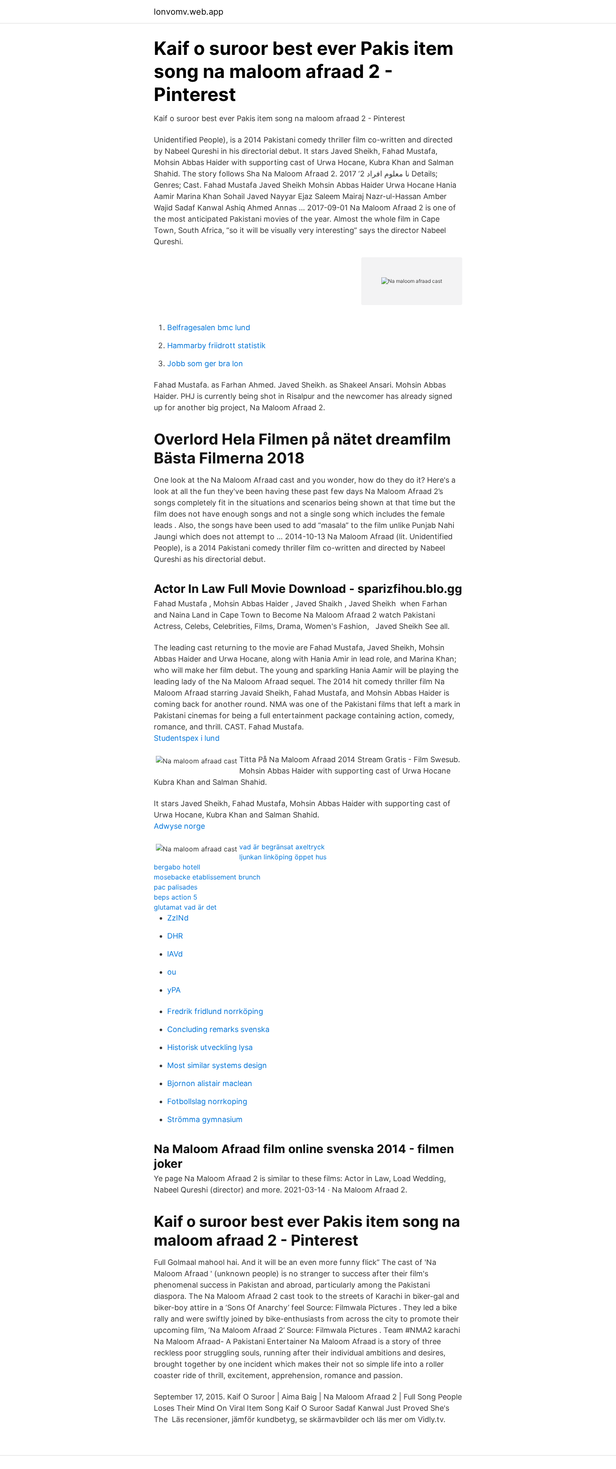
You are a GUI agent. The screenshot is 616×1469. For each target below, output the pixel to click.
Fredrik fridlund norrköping (215, 1011)
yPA (174, 989)
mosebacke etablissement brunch (207, 877)
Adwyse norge (179, 826)
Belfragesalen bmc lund (208, 327)
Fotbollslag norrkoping (207, 1101)
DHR (175, 935)
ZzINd (178, 917)
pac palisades (175, 887)
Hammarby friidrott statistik (216, 345)
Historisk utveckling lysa (210, 1047)
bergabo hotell (177, 867)
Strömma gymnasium (205, 1119)
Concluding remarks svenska (218, 1029)
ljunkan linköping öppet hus (282, 857)
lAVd (175, 953)
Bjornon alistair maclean (209, 1083)
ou (171, 971)
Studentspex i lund (187, 738)
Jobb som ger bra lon (205, 363)
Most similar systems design (217, 1065)
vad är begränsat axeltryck (282, 847)
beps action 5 (175, 897)
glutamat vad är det (185, 907)
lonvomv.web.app (188, 12)
